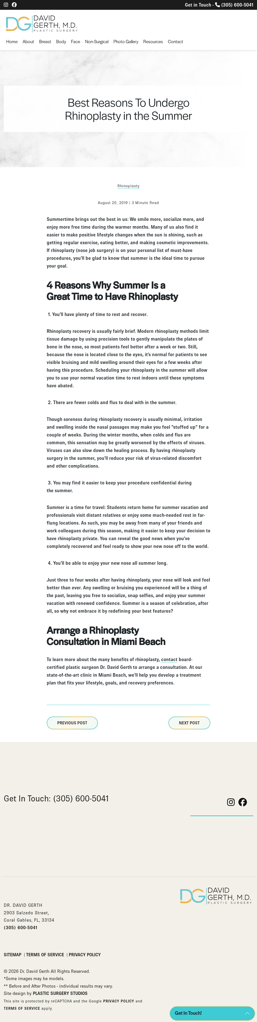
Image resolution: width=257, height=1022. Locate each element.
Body (61, 41)
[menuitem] (12, 41)
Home (12, 41)
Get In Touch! (188, 1012)
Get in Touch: (56, 798)
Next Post (189, 723)
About (28, 41)
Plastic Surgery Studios (60, 993)
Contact (175, 41)
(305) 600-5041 (20, 927)
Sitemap (13, 954)
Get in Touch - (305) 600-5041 (219, 5)
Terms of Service (45, 954)
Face (75, 41)
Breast (45, 41)
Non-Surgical (96, 41)
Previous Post (72, 723)
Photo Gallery (125, 41)
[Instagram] (6, 5)
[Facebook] (14, 5)
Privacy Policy (85, 954)
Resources (153, 41)
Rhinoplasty (128, 186)
